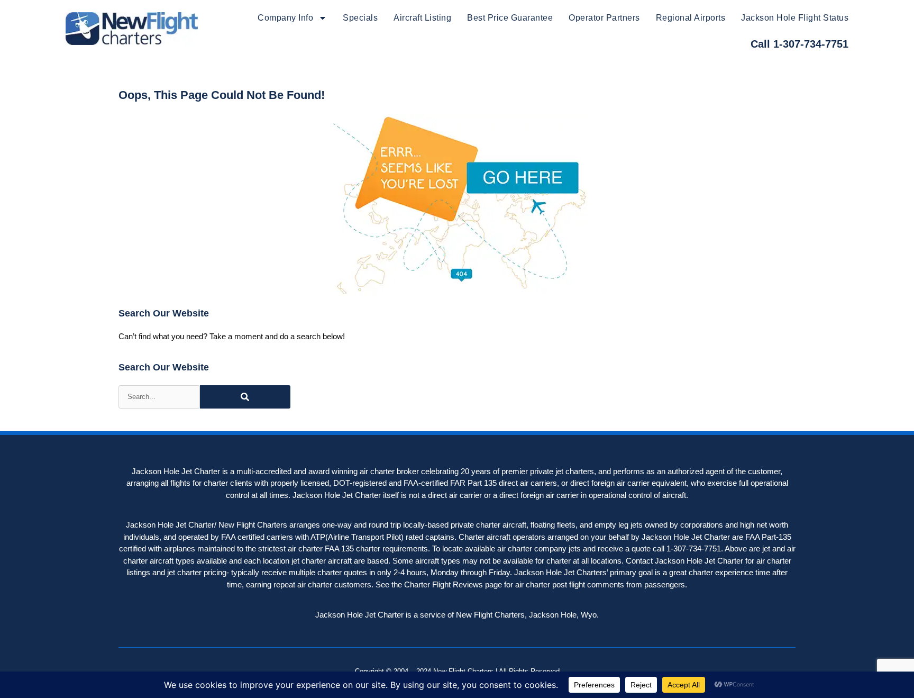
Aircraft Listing (422, 17)
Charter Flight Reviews (443, 584)
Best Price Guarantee (510, 17)
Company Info (285, 17)
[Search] (245, 397)
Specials (360, 17)
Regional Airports (691, 17)
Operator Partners (604, 17)
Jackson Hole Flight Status (794, 17)
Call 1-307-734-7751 (799, 44)
